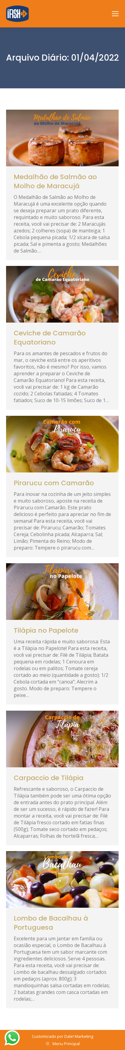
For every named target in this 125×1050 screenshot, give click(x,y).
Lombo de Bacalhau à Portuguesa (51, 923)
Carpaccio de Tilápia (48, 778)
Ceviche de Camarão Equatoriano (50, 337)
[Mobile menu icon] (115, 13)
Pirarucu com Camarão (54, 483)
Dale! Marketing (78, 1036)
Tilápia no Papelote (46, 630)
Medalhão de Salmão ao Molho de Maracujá (55, 181)
